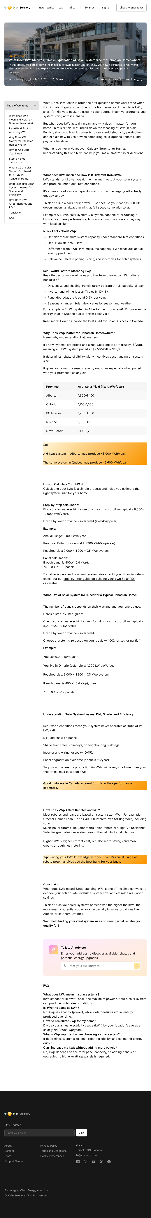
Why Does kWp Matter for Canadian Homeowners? (21, 141)
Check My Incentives (131, 7)
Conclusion (15, 212)
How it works (46, 7)
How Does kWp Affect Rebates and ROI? (20, 203)
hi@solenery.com (86, 1155)
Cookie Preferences (52, 1155)
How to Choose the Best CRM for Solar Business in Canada (101, 321)
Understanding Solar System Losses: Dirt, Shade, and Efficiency (21, 189)
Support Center (13, 1161)
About (8, 1145)
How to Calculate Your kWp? (19, 151)
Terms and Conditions (53, 1150)
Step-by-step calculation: (17, 160)
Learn (62, 7)
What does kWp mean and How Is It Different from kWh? (21, 119)
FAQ (11, 217)
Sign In (106, 7)
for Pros (89, 7)
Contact (9, 1150)
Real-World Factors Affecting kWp (20, 130)
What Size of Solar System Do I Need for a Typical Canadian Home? (20, 173)
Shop (72, 7)
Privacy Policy (48, 1145)
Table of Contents (17, 105)
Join (81, 1132)
